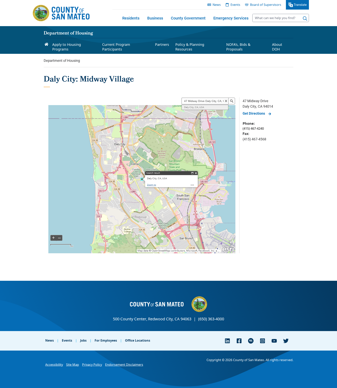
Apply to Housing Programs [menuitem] (66, 46)
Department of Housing (68, 33)
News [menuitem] (217, 5)
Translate (300, 5)
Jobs (83, 340)
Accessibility (54, 364)
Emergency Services (230, 17)
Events (67, 340)
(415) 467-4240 (253, 128)
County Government (188, 17)
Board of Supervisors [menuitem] (265, 5)
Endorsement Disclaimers (124, 364)
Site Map (72, 364)
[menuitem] (130, 18)
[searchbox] (280, 18)
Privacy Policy (92, 364)
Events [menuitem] (235, 5)
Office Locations (137, 340)
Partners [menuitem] (162, 44)
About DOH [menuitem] (277, 46)
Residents (130, 17)
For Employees (106, 340)
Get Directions (254, 113)
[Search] (305, 18)
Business (155, 17)
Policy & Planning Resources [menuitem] (189, 46)
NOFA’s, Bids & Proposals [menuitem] (238, 46)
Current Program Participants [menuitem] (116, 46)
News (49, 340)
